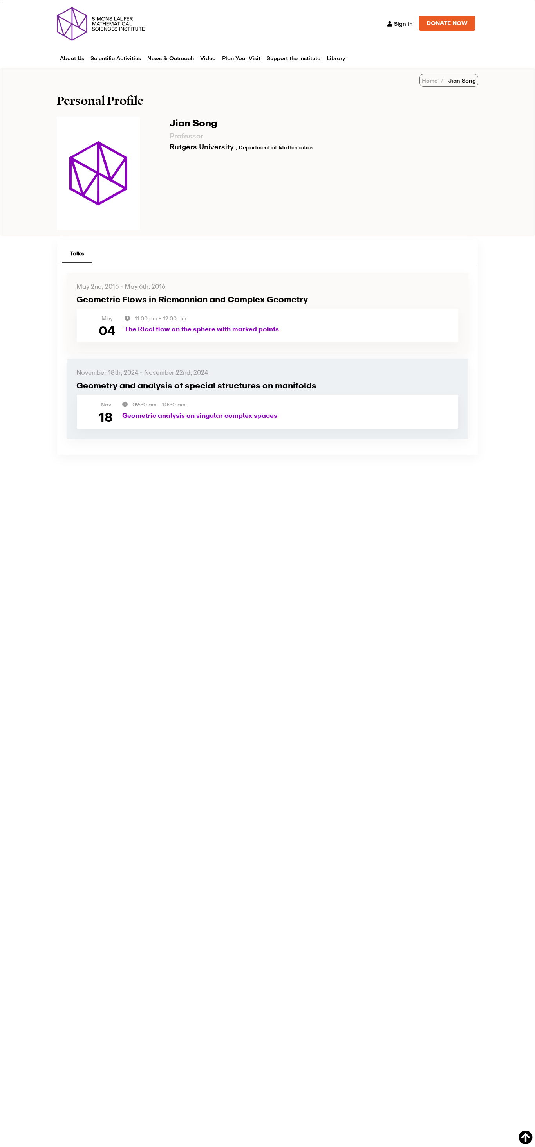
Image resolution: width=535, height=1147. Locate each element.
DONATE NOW (447, 23)
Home (429, 80)
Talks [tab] (77, 253)
